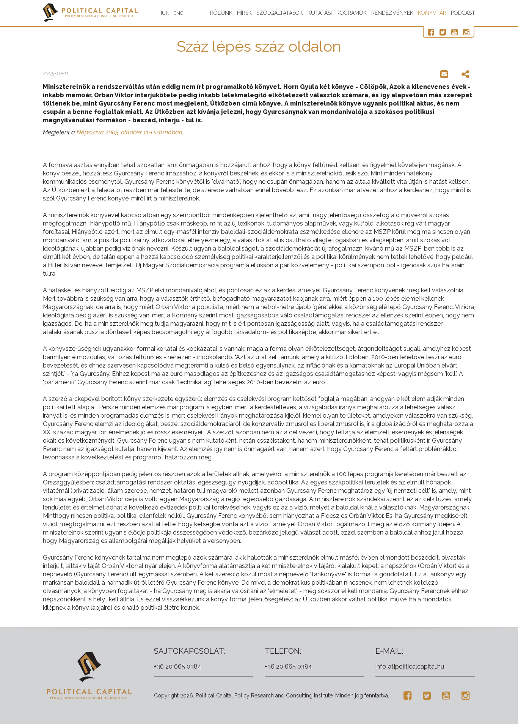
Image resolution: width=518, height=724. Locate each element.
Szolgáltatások (279, 13)
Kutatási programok (337, 13)
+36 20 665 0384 (177, 666)
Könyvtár (432, 13)
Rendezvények (392, 13)
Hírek (244, 13)
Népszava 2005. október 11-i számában (129, 132)
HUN (164, 13)
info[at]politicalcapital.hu (409, 666)
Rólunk (221, 13)
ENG (178, 13)
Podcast (463, 13)
